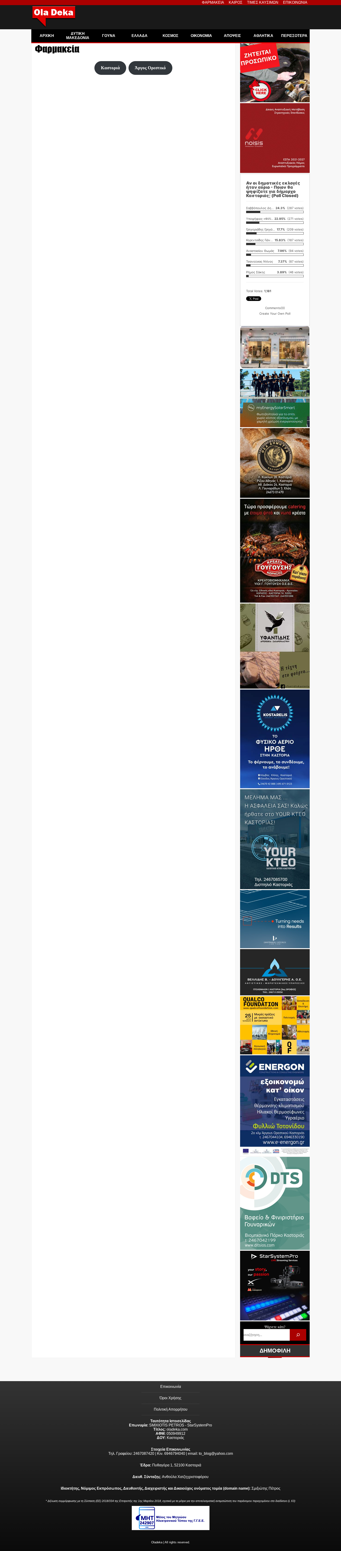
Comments (275, 308)
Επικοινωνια (295, 2)
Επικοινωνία (170, 1387)
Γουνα (108, 36)
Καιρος (235, 2)
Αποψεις (232, 36)
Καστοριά (110, 67)
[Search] (298, 1334)
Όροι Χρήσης (170, 1398)
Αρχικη (47, 36)
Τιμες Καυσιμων (262, 2)
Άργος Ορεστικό (150, 67)
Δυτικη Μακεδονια (77, 36)
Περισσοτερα (294, 36)
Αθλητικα (263, 36)
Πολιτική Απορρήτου (170, 1409)
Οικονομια (201, 36)
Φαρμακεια (213, 2)
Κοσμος (170, 36)
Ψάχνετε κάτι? (274, 1327)
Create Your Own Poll (274, 313)
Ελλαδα (140, 36)
